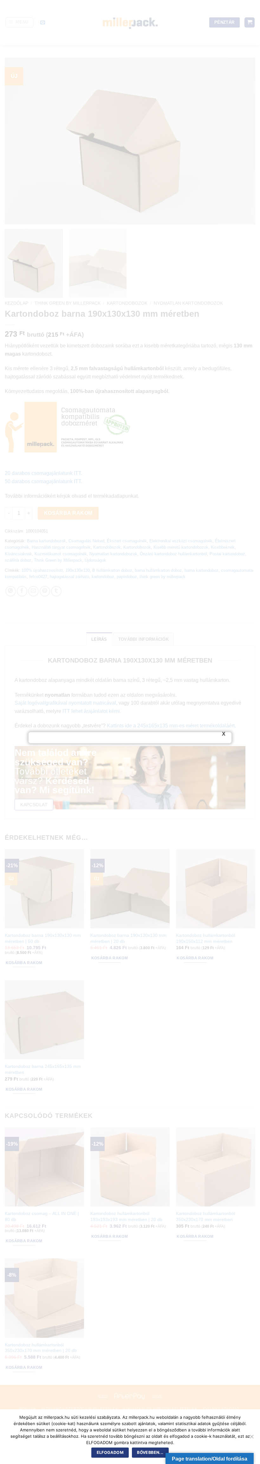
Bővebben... (150, 1452)
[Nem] (251, 1438)
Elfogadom (110, 1452)
